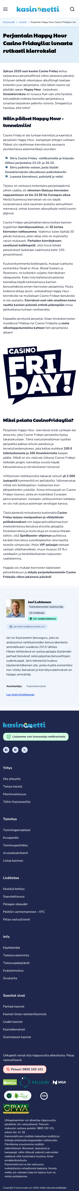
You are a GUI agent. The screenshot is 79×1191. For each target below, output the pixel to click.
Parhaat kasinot (13, 1006)
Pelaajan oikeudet (15, 904)
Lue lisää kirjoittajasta (20, 694)
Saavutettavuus (14, 896)
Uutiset (22, 22)
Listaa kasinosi (13, 861)
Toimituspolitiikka (15, 845)
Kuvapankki (11, 838)
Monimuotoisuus (14, 794)
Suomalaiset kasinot (17, 1037)
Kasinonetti (9, 22)
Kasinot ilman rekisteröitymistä (24, 1014)
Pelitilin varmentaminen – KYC (24, 912)
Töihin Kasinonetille (16, 802)
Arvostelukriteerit (15, 853)
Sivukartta (10, 978)
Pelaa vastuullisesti (16, 919)
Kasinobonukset (14, 1029)
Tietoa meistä (12, 786)
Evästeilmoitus (13, 971)
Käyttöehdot (11, 948)
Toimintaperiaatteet (16, 830)
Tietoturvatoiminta (16, 955)
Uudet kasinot (12, 1022)
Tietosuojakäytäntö (16, 963)
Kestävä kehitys (14, 889)
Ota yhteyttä (11, 779)
